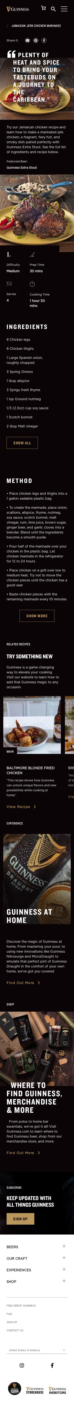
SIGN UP (20, 1218)
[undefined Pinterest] (35, 40)
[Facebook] (52, 1365)
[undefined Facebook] (44, 40)
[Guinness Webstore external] (57, 1390)
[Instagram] (21, 1365)
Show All (22, 442)
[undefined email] (27, 40)
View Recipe (18, 807)
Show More (37, 615)
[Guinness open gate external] (14, 1388)
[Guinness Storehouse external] (35, 1390)
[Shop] (43, 8)
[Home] (18, 9)
